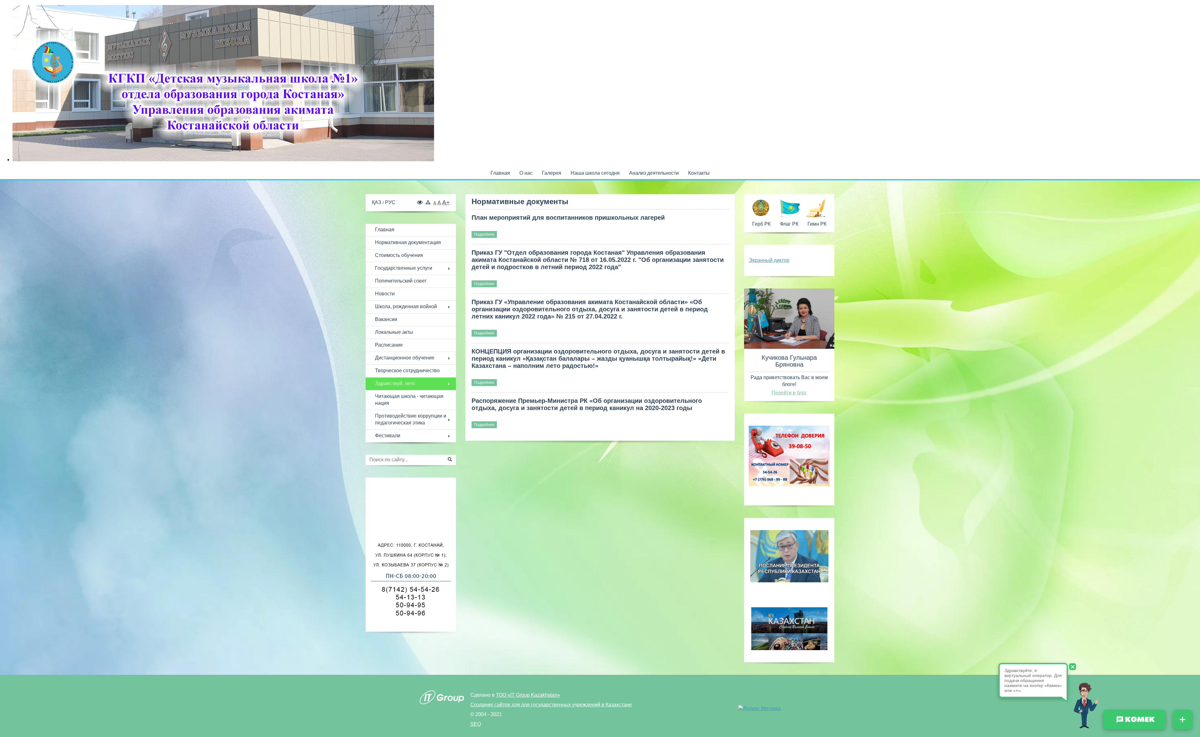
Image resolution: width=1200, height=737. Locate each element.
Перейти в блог (789, 392)
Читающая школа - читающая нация (409, 400)
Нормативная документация (408, 242)
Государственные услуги (403, 268)
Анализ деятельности (654, 173)
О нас (525, 173)
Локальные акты (394, 332)
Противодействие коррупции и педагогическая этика (410, 419)
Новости (385, 293)
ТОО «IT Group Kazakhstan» (528, 695)
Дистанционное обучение (404, 357)
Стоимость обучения (399, 255)
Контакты (699, 173)
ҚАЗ (377, 202)
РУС (390, 202)
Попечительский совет (401, 280)
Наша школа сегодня (595, 173)
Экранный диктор (769, 260)
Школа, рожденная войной (406, 306)
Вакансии (386, 319)
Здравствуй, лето (395, 383)
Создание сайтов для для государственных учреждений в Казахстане (551, 704)
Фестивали (387, 435)
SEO (475, 724)
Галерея (551, 173)
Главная (500, 173)
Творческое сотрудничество (407, 370)
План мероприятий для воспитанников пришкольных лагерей (568, 217)
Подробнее (484, 234)
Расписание (389, 345)
